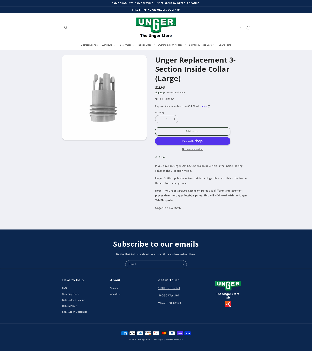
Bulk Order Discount (73, 300)
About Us (115, 294)
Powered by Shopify (174, 339)
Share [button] (162, 157)
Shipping (159, 92)
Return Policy (69, 305)
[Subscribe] (183, 264)
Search (114, 288)
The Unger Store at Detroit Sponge (151, 339)
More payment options (192, 149)
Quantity (159, 112)
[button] (66, 27)
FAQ (64, 288)
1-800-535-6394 (169, 288)
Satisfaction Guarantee (75, 311)
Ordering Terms (70, 294)
